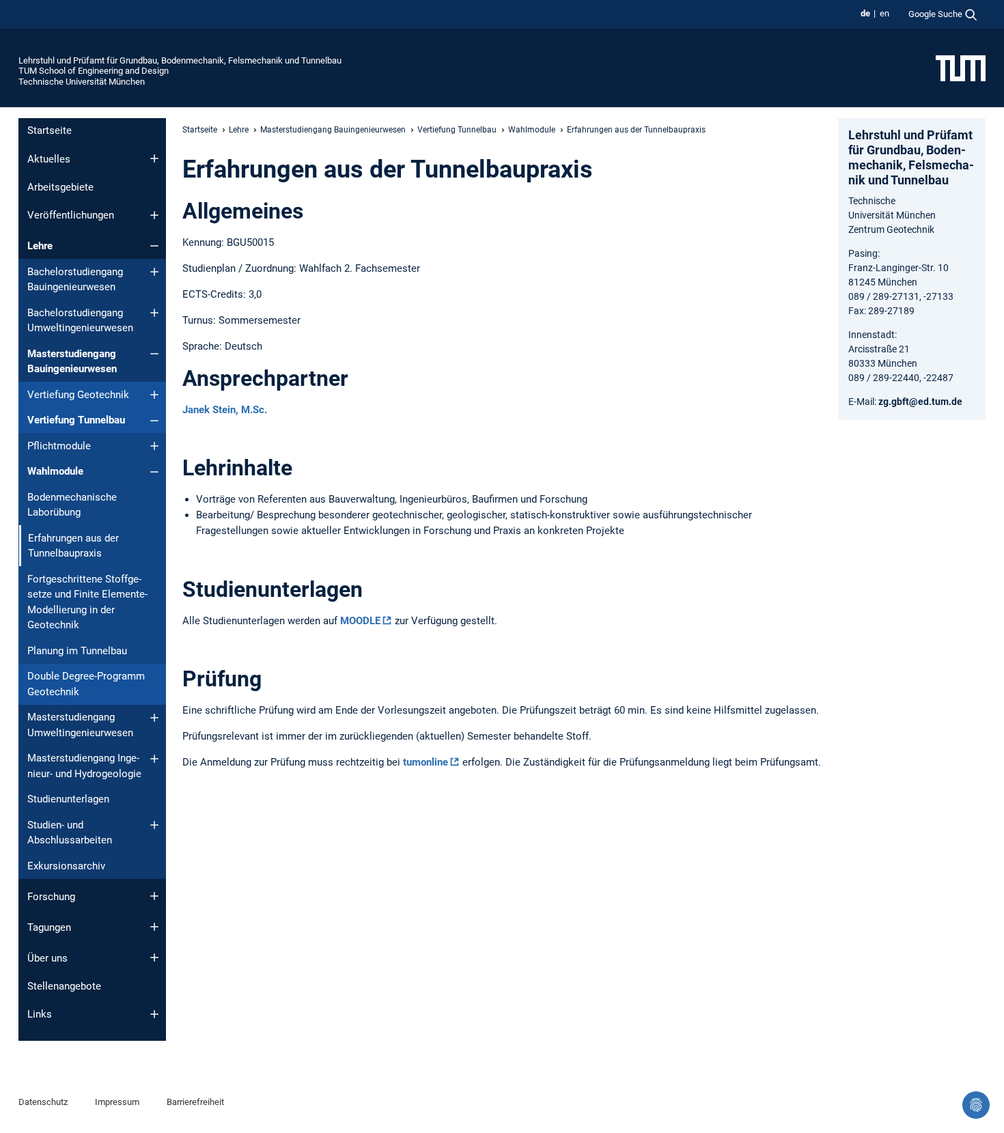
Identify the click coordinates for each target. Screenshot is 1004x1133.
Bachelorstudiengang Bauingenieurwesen (75, 280)
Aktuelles (48, 159)
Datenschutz (43, 1102)
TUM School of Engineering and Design (93, 71)
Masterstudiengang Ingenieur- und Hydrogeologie (84, 766)
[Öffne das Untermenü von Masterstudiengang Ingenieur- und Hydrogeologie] (154, 759)
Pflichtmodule (59, 446)
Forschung (51, 897)
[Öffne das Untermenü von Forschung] (154, 896)
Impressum (117, 1102)
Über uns (47, 958)
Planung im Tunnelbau (77, 651)
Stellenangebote (64, 986)
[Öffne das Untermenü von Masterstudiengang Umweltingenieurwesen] (154, 718)
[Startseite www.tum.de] (961, 67)
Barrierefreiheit (195, 1102)
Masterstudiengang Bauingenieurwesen (72, 362)
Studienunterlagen (68, 799)
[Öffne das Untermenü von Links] (154, 1014)
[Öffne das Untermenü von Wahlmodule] (154, 472)
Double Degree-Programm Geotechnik (86, 684)
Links (39, 1014)
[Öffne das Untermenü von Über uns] (154, 957)
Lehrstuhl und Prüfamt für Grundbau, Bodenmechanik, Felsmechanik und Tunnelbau (179, 60)
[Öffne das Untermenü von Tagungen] (154, 927)
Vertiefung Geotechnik (78, 395)
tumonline (425, 762)
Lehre (40, 246)
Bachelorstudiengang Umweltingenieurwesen (80, 321)
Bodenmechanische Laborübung (72, 505)
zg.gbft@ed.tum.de (920, 401)
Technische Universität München (81, 81)
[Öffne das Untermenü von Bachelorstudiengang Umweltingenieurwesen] (154, 313)
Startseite (49, 130)
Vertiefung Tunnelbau (76, 420)
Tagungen (49, 927)
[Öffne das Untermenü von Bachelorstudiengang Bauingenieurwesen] (154, 272)
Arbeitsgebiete (60, 187)
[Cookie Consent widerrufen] (976, 1105)
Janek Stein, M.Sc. (224, 410)
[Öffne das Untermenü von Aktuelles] (154, 158)
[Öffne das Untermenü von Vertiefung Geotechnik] (154, 395)
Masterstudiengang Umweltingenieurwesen (80, 725)
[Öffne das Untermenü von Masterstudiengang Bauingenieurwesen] (154, 354)
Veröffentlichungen (70, 215)
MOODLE (360, 621)
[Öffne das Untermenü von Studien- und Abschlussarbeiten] (154, 825)
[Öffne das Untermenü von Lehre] (154, 246)
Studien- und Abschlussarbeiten (69, 833)
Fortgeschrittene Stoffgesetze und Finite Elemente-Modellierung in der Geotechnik (87, 602)
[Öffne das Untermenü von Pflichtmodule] (154, 446)
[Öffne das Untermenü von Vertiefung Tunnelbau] (154, 420)
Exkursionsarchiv (66, 866)
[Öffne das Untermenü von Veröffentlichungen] (154, 215)
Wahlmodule (55, 471)
